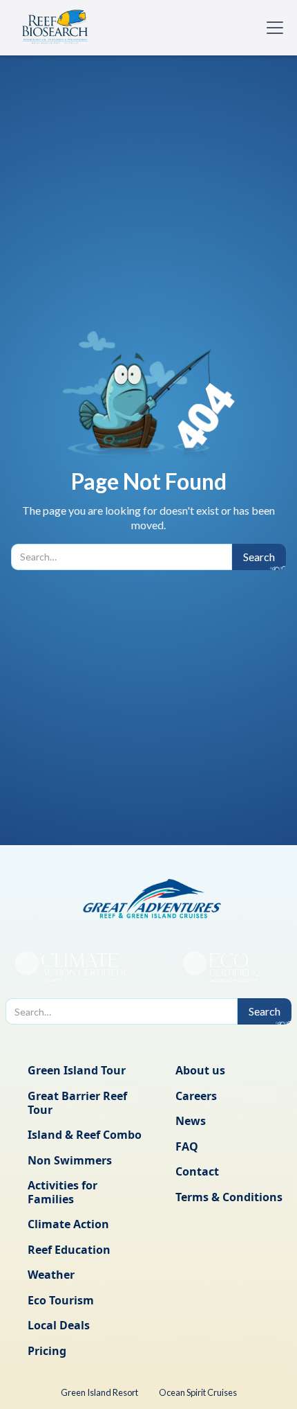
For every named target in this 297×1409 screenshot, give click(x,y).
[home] (55, 28)
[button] (272, 27)
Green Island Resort (99, 1392)
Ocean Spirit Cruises (198, 1392)
